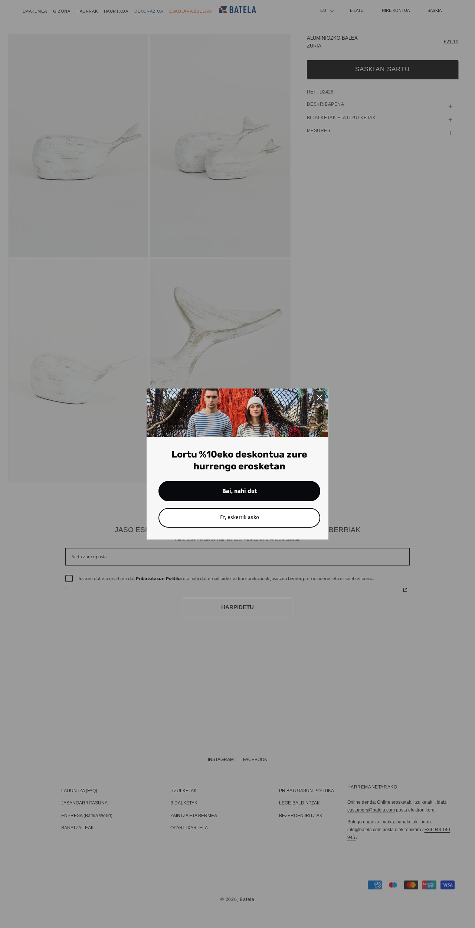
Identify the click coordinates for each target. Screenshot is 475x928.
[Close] (319, 397)
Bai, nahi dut (239, 491)
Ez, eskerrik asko (239, 517)
